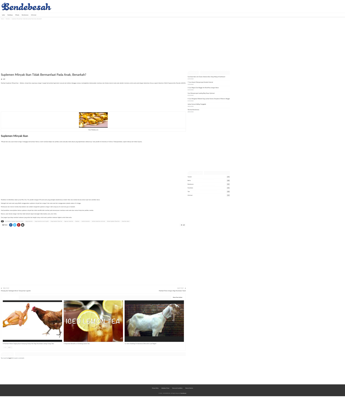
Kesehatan (77, 221)
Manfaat (3, 300)
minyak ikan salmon (125, 221)
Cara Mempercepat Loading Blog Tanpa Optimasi (201, 93)
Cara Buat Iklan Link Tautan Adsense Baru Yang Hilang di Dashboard (206, 76)
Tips (189, 191)
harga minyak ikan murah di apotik (42, 221)
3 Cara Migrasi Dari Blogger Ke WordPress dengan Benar (203, 87)
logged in (10, 358)
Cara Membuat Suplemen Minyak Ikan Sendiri (14, 221)
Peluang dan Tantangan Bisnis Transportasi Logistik (16, 290)
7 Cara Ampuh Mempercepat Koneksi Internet (200, 82)
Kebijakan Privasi (165, 388)
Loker (3, 15)
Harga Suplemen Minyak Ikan (56, 221)
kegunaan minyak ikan (68, 221)
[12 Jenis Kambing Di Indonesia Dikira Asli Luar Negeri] (154, 321)
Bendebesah (183, 393)
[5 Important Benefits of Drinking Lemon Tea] (93, 321)
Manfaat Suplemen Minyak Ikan (113, 221)
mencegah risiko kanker (40, 214)
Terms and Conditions (177, 388)
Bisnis (125, 300)
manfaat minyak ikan (85, 221)
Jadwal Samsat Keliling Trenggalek (197, 104)
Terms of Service (189, 388)
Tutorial (189, 177)
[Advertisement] (172, 33)
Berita (189, 180)
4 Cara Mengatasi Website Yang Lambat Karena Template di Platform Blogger (209, 98)
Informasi (33, 15)
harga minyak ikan (29, 221)
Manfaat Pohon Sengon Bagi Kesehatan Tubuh (172, 290)
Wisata (17, 15)
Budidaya (10, 15)
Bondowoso (25, 15)
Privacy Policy (155, 388)
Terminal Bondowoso (193, 109)
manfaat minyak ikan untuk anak (98, 221)
